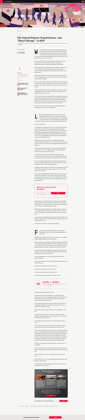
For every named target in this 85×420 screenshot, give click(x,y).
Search (73, 1)
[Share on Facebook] (18, 52)
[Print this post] (24, 52)
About (75, 1)
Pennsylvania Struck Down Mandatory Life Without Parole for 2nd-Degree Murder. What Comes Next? (22, 94)
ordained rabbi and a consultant (56, 359)
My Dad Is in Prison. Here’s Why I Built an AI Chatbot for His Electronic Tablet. (22, 89)
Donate (83, 1)
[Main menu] (1, 1)
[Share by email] (21, 52)
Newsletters (79, 1)
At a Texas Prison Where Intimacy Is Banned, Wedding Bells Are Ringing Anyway (22, 84)
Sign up (58, 193)
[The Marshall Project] (8, 1)
